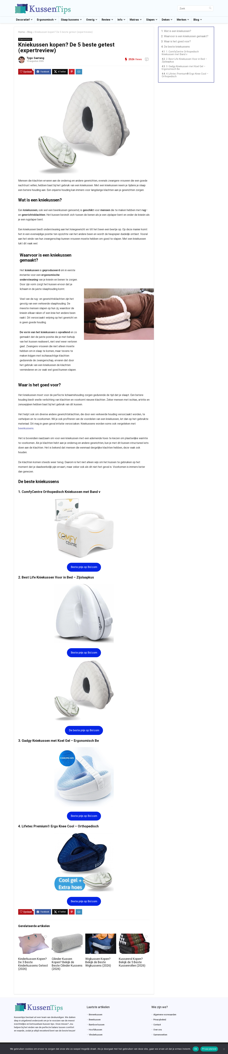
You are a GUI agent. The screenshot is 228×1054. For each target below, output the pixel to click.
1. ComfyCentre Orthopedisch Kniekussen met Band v (180, 53)
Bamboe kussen (96, 1024)
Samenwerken (160, 1034)
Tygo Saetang (35, 58)
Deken (166, 19)
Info (120, 19)
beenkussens (26, 428)
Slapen (150, 19)
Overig (90, 19)
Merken (181, 19)
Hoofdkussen (95, 1029)
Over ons (157, 1029)
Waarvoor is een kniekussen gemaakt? (186, 36)
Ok (195, 1048)
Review (106, 19)
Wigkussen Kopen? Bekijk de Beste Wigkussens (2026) (98, 962)
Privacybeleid (159, 1019)
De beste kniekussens (177, 46)
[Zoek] (210, 8)
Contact (157, 1024)
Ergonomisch (45, 19)
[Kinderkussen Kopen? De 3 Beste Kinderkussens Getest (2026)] (33, 935)
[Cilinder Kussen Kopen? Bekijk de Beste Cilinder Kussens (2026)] (67, 935)
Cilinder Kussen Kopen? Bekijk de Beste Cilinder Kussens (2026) (67, 964)
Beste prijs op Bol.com (84, 567)
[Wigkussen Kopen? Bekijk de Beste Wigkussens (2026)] (100, 935)
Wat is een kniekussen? (177, 31)
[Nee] (223, 1049)
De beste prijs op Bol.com (84, 730)
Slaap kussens (70, 19)
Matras (134, 19)
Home (21, 32)
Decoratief (23, 19)
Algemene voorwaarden (164, 1014)
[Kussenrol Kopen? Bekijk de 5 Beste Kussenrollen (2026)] (134, 935)
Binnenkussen (95, 1014)
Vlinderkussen (95, 1034)
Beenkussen (95, 1019)
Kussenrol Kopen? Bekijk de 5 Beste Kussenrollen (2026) (132, 962)
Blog (196, 19)
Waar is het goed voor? (177, 41)
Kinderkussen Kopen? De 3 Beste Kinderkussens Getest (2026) (33, 964)
